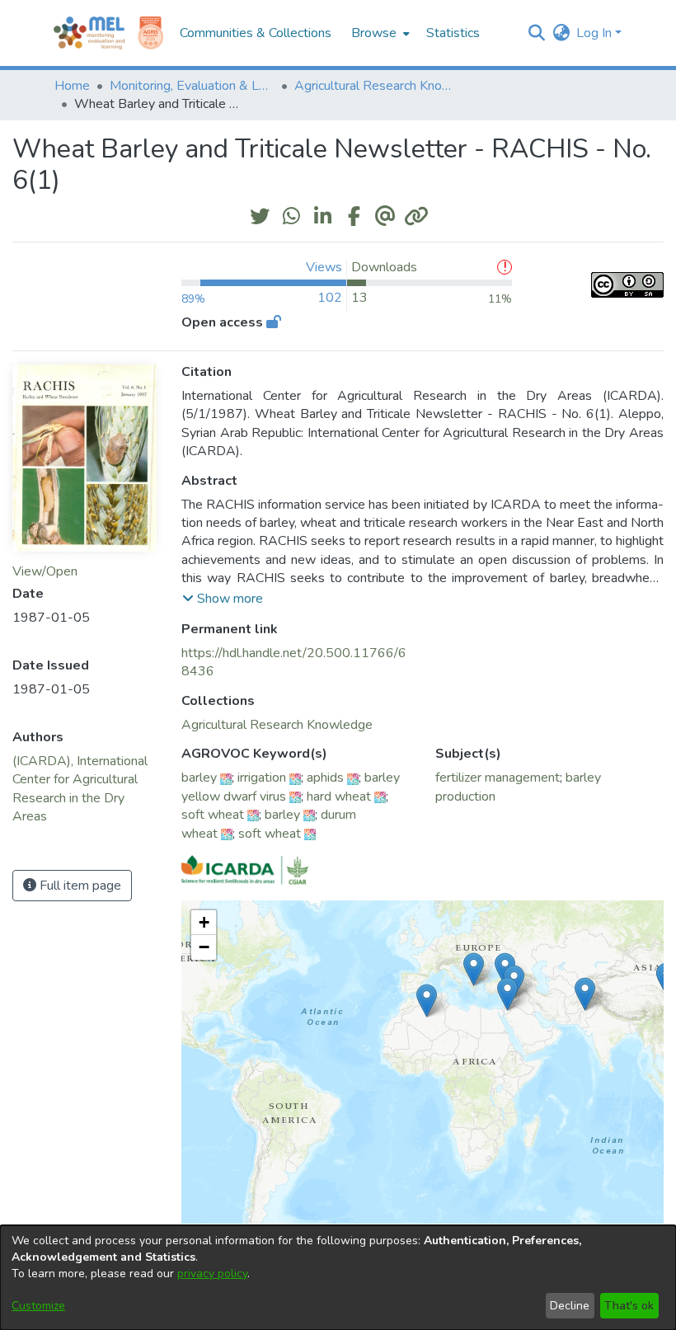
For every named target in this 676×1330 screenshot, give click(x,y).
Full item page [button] (78, 885)
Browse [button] (374, 33)
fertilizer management (497, 777)
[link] (277, 725)
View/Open (44, 571)
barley (199, 777)
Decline (569, 1306)
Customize (38, 1306)
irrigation (261, 777)
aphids (325, 777)
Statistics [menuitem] (453, 33)
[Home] (89, 32)
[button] (536, 33)
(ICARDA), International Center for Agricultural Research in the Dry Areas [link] (80, 788)
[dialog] (338, 1277)
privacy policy (212, 1273)
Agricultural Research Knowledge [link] (376, 86)
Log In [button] (595, 33)
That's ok (629, 1306)
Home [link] (72, 86)
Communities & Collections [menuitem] (255, 33)
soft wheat (212, 815)
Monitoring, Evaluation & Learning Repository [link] (192, 86)
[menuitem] (379, 33)
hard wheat (339, 796)
